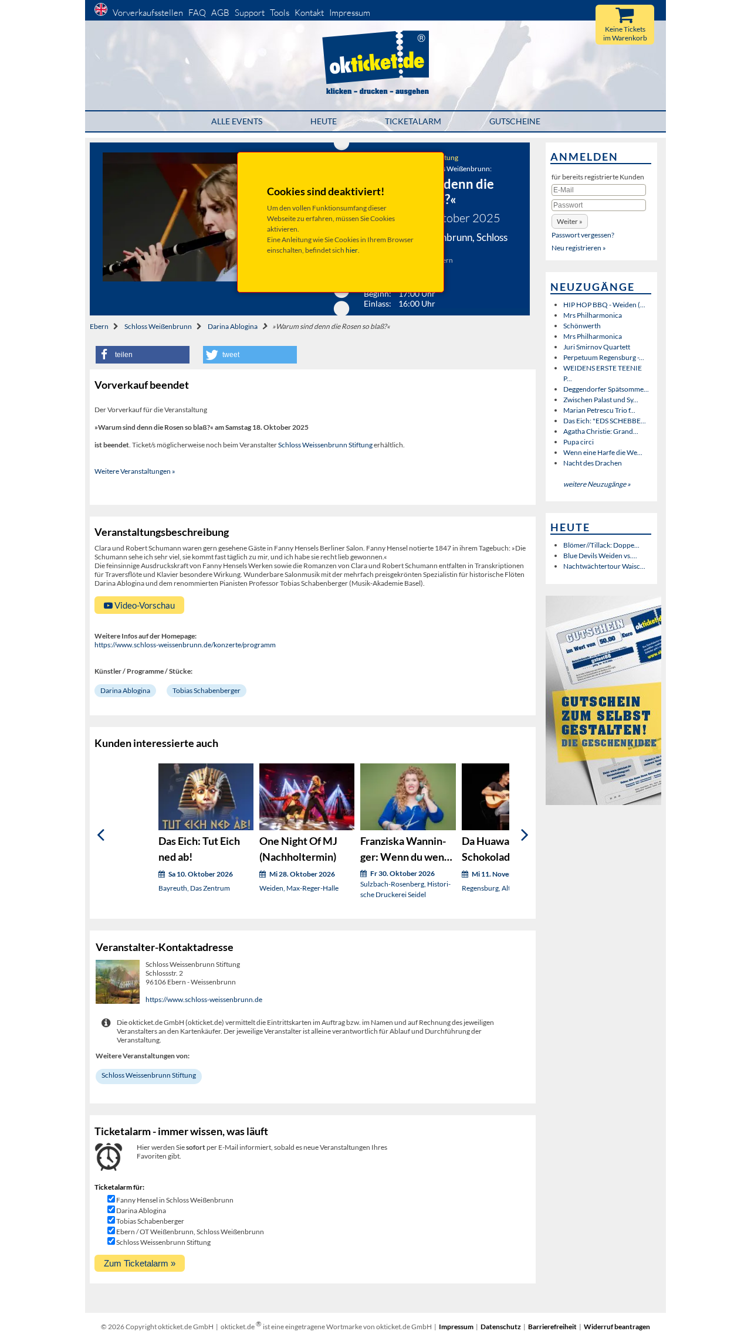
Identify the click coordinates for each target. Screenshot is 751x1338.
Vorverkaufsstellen (148, 12)
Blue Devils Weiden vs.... (600, 555)
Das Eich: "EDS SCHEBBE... (604, 420)
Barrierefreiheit (552, 1326)
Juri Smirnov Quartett (596, 346)
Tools (279, 12)
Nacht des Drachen (592, 463)
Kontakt (309, 12)
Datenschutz (501, 1326)
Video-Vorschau (144, 605)
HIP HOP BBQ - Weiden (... (604, 304)
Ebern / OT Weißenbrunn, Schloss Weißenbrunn (190, 1231)
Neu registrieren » (579, 247)
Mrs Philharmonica (592, 315)
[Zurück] (100, 835)
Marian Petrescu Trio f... (599, 410)
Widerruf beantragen (617, 1326)
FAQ (197, 12)
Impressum (349, 12)
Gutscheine (514, 121)
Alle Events (236, 121)
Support (250, 12)
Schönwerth (582, 325)
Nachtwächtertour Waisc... (604, 566)
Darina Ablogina (233, 326)
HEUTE (323, 121)
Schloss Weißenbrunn (158, 326)
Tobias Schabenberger (206, 690)
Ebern (99, 326)
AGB (220, 12)
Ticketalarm (413, 121)
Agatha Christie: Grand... (600, 431)
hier (352, 250)
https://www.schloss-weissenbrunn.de (204, 999)
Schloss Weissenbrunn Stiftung (325, 444)
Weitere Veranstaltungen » (134, 471)
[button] (143, 355)
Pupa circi (578, 441)
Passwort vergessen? (583, 234)
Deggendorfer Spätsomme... (606, 389)
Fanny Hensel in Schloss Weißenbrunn (175, 1200)
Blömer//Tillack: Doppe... (601, 545)
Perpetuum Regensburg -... (603, 357)
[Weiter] (525, 835)
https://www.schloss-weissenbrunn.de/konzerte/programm (185, 644)
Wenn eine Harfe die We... (602, 452)
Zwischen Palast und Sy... (600, 399)
